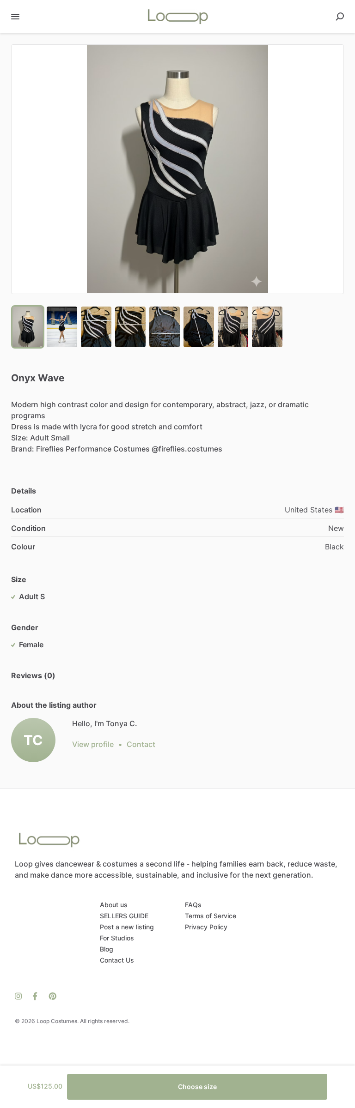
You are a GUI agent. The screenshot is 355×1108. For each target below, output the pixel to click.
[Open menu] (15, 16)
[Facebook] (35, 995)
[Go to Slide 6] (198, 327)
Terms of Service (210, 916)
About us (114, 905)
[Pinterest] (49, 995)
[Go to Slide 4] (130, 327)
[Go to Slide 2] (62, 327)
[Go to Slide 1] (27, 327)
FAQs (193, 905)
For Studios (117, 938)
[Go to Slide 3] (96, 327)
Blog (106, 949)
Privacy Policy (206, 927)
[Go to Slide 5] (164, 327)
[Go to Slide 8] (267, 327)
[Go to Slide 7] (233, 327)
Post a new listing (127, 927)
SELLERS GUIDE (124, 916)
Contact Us (117, 960)
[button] (177, 169)
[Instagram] (21, 995)
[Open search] (339, 16)
